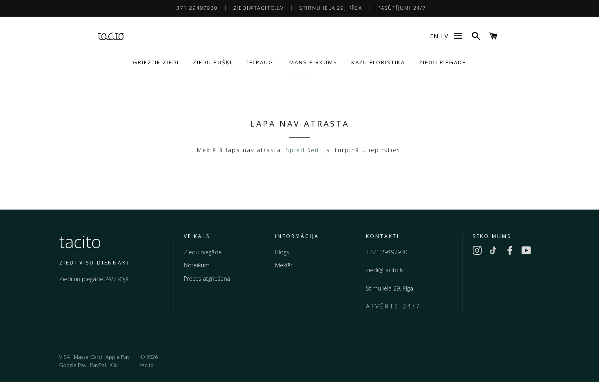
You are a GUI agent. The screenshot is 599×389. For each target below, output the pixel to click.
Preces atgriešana (207, 278)
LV (444, 36)
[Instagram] (477, 251)
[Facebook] (509, 251)
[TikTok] (493, 251)
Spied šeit (303, 150)
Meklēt (284, 265)
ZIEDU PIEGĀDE (442, 62)
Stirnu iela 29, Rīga (330, 7)
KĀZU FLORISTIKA (378, 62)
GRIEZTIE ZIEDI (156, 62)
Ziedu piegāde (203, 252)
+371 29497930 (195, 7)
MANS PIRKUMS (313, 62)
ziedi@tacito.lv (258, 7)
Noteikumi (197, 265)
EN (434, 36)
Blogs (282, 252)
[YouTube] (526, 251)
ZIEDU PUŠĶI (212, 62)
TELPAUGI (261, 62)
